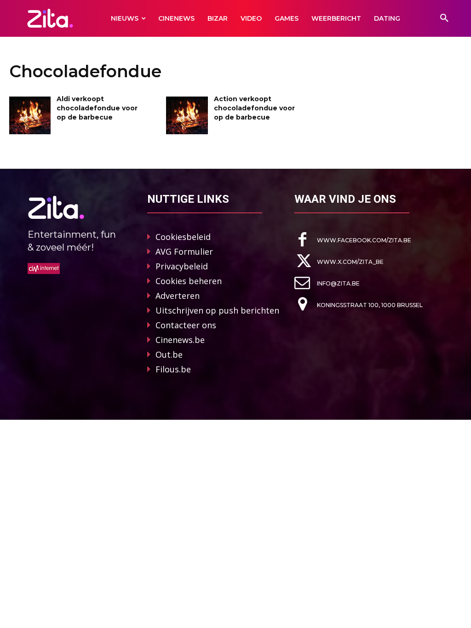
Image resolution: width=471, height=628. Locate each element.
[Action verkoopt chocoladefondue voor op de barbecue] (186, 115)
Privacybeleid (181, 266)
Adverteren (177, 295)
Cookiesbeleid (183, 236)
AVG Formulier (184, 251)
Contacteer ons (185, 325)
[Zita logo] (50, 18)
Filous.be (173, 369)
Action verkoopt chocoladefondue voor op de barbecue (254, 108)
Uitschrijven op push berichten (217, 310)
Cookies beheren (188, 280)
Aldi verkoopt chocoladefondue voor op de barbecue (97, 108)
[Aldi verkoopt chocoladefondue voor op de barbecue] (30, 115)
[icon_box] (352, 239)
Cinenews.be (180, 339)
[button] (444, 18)
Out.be (169, 354)
